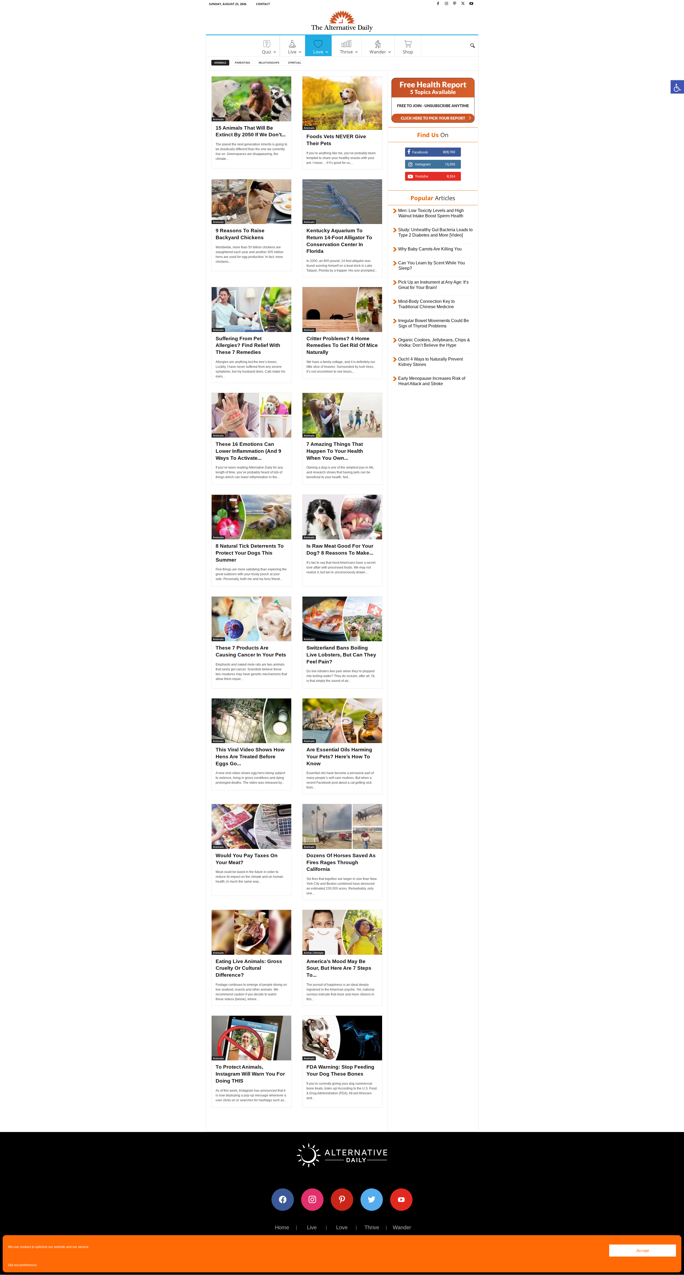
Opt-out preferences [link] (22, 1265)
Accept (642, 1250)
